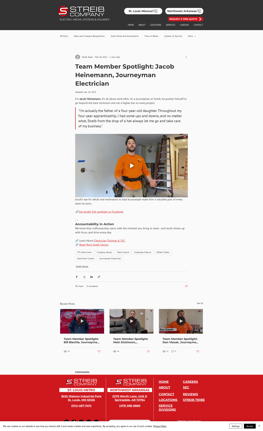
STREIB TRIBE (194, 400)
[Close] (259, 426)
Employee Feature (142, 252)
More (190, 36)
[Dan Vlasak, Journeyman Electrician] (181, 321)
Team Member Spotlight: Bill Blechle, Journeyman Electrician (81, 340)
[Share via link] (99, 276)
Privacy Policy (160, 426)
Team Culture (123, 252)
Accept (250, 426)
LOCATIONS (168, 400)
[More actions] (186, 57)
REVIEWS (190, 394)
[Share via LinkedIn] (91, 276)
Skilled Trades (162, 252)
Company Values (104, 252)
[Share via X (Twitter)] (84, 276)
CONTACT (166, 394)
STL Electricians (84, 252)
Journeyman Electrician (110, 258)
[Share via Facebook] (76, 276)
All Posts (64, 36)
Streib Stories (82, 266)
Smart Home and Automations (125, 36)
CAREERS (190, 382)
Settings (236, 426)
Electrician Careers (85, 258)
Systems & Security (173, 36)
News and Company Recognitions (89, 36)
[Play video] (131, 165)
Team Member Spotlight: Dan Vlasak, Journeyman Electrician (180, 340)
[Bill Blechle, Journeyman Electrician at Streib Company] (82, 321)
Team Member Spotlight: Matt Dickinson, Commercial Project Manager (130, 340)
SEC (186, 387)
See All (200, 303)
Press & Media (151, 36)
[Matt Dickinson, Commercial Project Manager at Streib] (132, 321)
